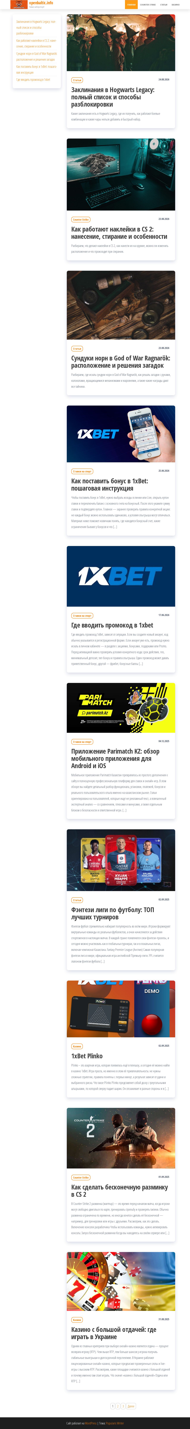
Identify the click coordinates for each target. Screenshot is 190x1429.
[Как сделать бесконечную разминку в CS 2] (121, 1138)
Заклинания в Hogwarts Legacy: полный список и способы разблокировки (113, 97)
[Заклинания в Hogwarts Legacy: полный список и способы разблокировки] (121, 42)
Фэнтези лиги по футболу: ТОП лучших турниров (112, 913)
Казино (176, 4)
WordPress (91, 1423)
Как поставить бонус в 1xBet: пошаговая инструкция (109, 484)
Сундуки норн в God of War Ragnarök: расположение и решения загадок (120, 361)
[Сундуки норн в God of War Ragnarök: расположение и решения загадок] (121, 305)
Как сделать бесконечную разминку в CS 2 (119, 1190)
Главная (131, 4)
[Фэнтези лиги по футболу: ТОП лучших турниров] (121, 860)
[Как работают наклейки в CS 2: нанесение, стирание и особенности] (121, 174)
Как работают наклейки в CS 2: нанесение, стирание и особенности (119, 232)
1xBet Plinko (87, 1055)
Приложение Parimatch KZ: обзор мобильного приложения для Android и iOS (115, 758)
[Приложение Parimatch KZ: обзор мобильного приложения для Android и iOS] (121, 707)
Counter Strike (148, 4)
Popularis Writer (115, 1423)
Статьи (163, 4)
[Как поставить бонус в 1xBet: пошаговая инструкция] (121, 433)
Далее (131, 1406)
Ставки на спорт (82, 471)
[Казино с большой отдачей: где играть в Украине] (121, 1281)
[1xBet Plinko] (121, 1008)
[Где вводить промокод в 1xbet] (121, 576)
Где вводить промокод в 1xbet (112, 624)
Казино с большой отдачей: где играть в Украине (113, 1333)
